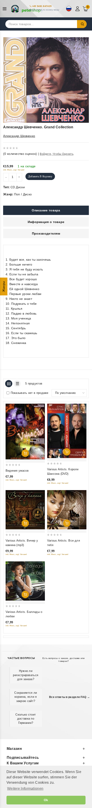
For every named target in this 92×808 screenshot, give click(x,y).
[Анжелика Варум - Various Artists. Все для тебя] (66, 509)
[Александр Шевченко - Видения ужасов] (25, 431)
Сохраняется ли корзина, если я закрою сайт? (25, 696)
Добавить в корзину (40, 176)
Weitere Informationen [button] (25, 788)
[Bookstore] (26, 9)
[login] (78, 8)
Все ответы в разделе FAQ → (69, 697)
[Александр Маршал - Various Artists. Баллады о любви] (25, 581)
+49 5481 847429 (42, 6)
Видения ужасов (17, 470)
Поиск (82, 24)
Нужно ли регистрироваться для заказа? (25, 675)
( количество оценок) (20, 153)
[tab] (46, 210)
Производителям (46, 233)
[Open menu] (5, 8)
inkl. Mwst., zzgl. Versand (13, 170)
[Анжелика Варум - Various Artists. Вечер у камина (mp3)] (25, 509)
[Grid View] (8, 383)
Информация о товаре (46, 222)
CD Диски (17, 187)
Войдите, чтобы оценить (56, 153)
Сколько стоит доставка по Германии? (25, 718)
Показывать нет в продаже (29, 393)
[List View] (17, 383)
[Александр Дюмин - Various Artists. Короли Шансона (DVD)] (66, 431)
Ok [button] (46, 800)
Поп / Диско (23, 194)
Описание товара (46, 210)
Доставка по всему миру (45, 9)
